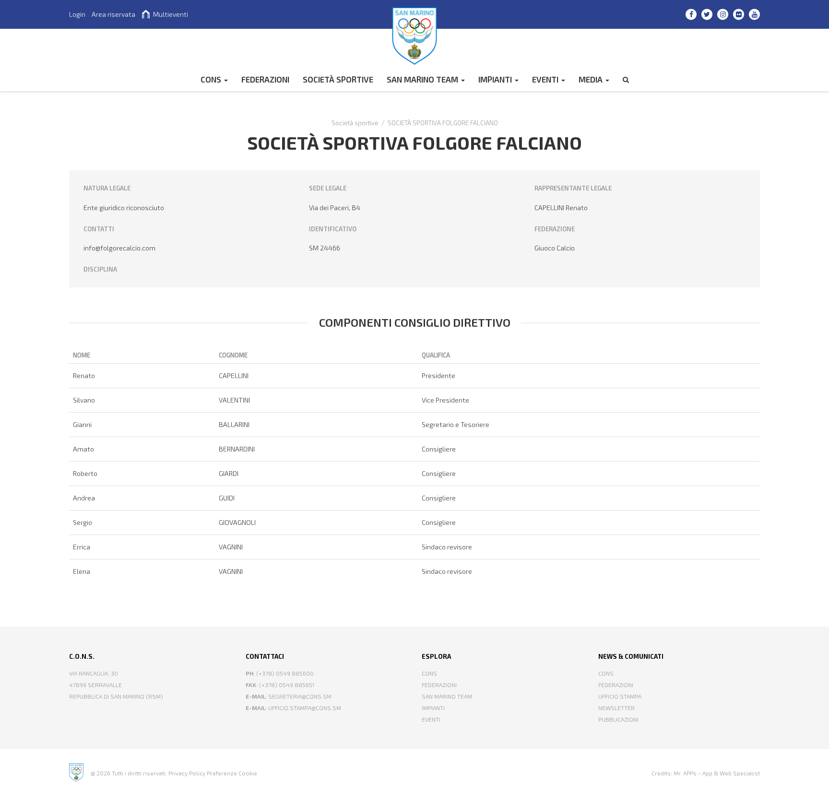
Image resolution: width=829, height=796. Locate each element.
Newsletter (616, 707)
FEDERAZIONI (265, 79)
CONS (212, 79)
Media (591, 79)
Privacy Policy (186, 773)
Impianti (496, 79)
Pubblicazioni (618, 719)
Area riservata (113, 14)
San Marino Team (423, 79)
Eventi (546, 79)
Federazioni (439, 684)
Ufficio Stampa (619, 696)
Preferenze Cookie (232, 773)
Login (77, 14)
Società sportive (338, 79)
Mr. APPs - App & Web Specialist (717, 773)
